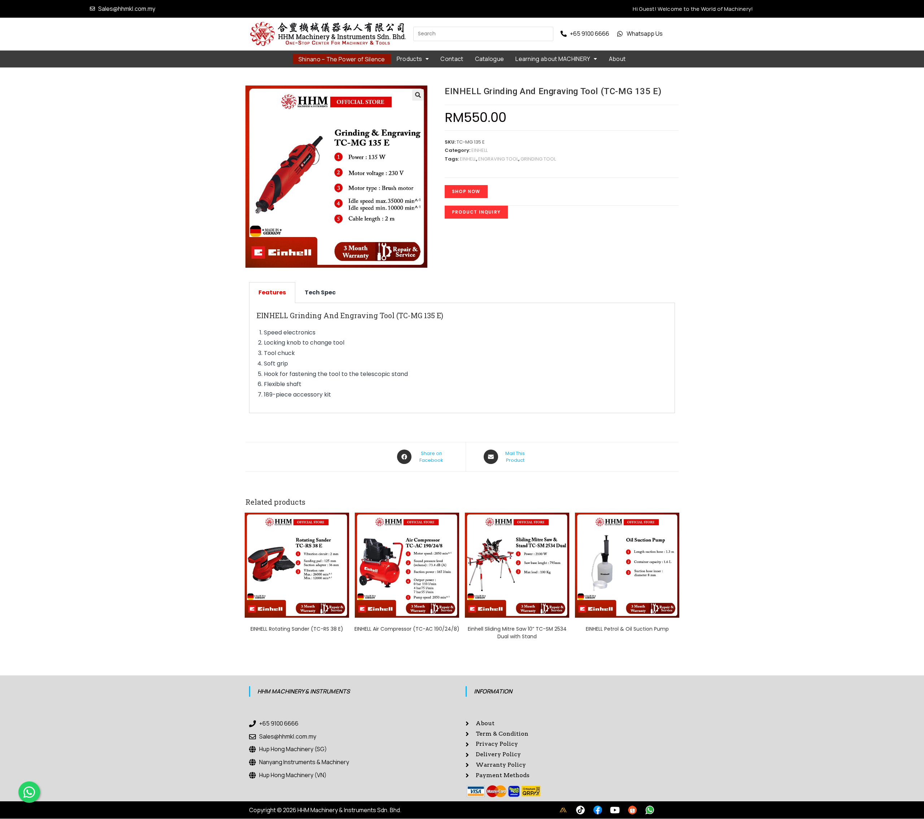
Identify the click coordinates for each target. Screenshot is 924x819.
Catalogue (489, 59)
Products (409, 59)
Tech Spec (320, 292)
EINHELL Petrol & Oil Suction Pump (627, 628)
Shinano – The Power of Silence (341, 59)
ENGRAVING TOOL (498, 159)
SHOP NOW (466, 191)
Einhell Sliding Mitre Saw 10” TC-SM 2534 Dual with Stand (517, 632)
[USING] (580, 810)
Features (272, 292)
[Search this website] (483, 33)
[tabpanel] (462, 358)
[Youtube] (615, 810)
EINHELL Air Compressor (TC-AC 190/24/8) (406, 628)
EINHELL (479, 150)
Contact (451, 59)
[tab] (272, 292)
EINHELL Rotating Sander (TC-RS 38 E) (296, 628)
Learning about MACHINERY (552, 59)
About (617, 59)
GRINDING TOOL (538, 159)
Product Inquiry (476, 212)
